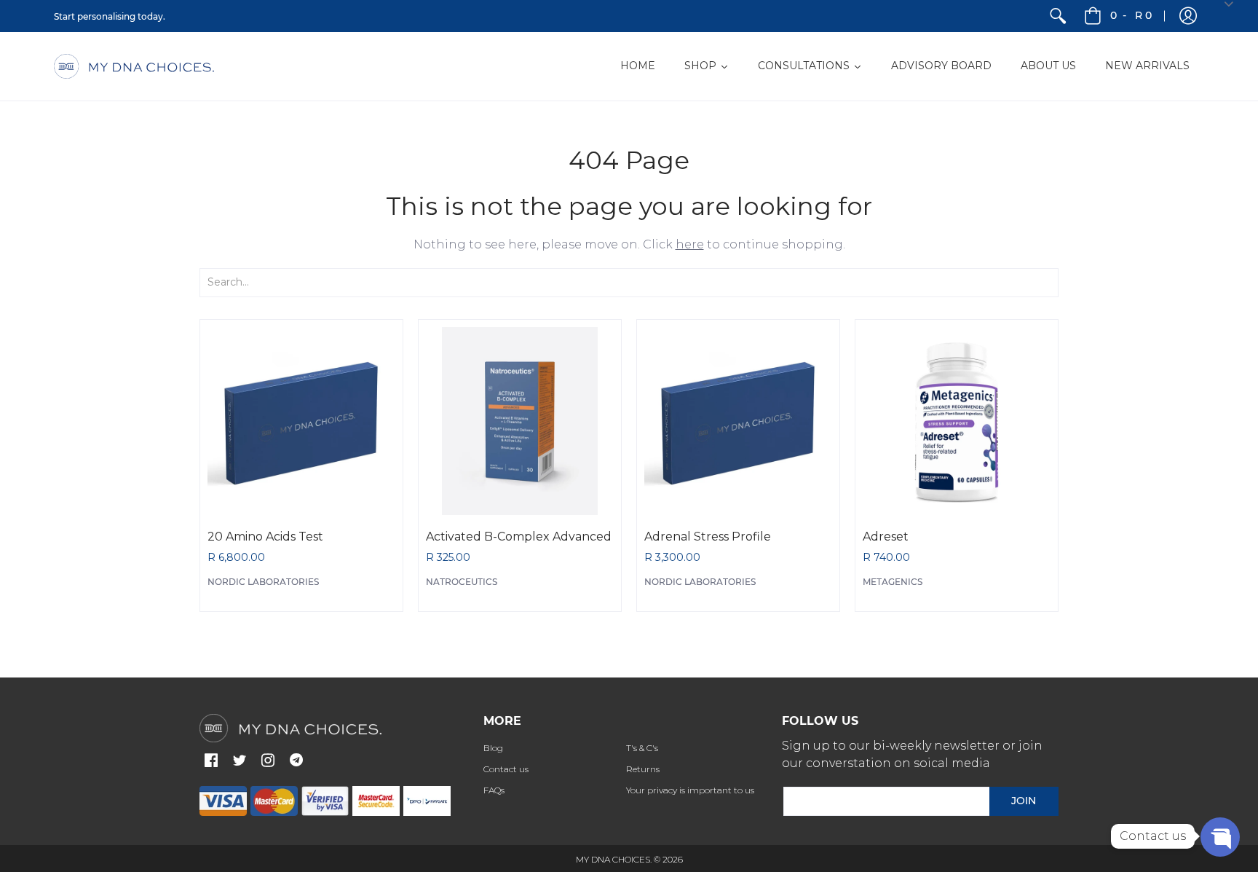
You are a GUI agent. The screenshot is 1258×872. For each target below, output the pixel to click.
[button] (1188, 16)
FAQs (494, 790)
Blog (493, 747)
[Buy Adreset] (957, 421)
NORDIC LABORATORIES (263, 581)
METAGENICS (892, 581)
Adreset (886, 536)
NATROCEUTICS (461, 581)
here (690, 244)
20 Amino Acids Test (265, 536)
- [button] (1131, 15)
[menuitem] (1058, 16)
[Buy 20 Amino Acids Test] (301, 421)
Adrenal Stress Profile (707, 536)
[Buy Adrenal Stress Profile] (738, 421)
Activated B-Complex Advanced (519, 536)
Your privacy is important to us (690, 790)
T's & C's (642, 747)
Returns (643, 768)
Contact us (506, 768)
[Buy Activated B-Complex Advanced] (520, 421)
